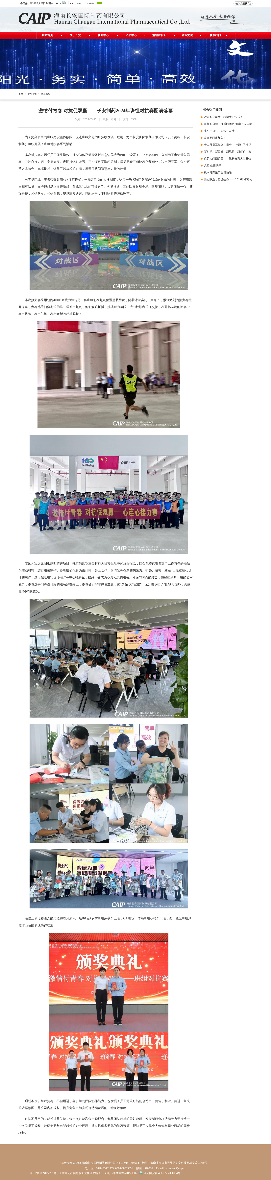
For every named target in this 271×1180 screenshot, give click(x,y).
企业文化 (187, 35)
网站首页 (47, 35)
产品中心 (131, 35)
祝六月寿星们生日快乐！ (219, 172)
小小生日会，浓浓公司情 (219, 130)
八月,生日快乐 (212, 165)
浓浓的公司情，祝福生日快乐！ (223, 117)
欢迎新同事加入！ (215, 137)
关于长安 (75, 35)
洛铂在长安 (159, 35)
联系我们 (215, 35)
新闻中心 (103, 35)
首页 (20, 94)
